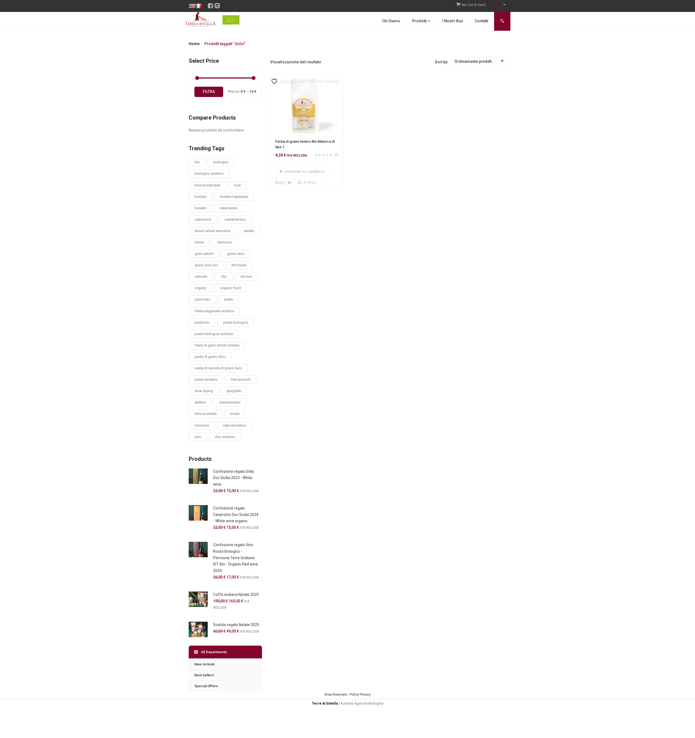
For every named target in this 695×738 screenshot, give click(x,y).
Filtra (209, 91)
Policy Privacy (360, 694)
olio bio (246, 276)
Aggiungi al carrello (280, 182)
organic (201, 288)
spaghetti (233, 391)
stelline (200, 402)
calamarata (228, 208)
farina (199, 242)
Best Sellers (204, 675)
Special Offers (206, 686)
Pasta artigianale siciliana (214, 311)
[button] (484, 5)
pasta (228, 299)
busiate (200, 208)
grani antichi (204, 254)
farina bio (224, 242)
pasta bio (202, 322)
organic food (230, 288)
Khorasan (239, 265)
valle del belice (234, 425)
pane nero (202, 299)
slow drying (204, 391)
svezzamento (230, 402)
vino (198, 437)
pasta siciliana (206, 379)
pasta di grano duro (210, 357)
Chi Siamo (391, 21)
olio (224, 276)
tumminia (202, 425)
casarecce (203, 219)
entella (249, 231)
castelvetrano (235, 219)
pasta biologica (235, 322)
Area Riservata (335, 694)
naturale (201, 276)
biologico (221, 162)
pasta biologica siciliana (214, 334)
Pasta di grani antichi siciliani (217, 345)
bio (197, 162)
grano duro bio (206, 265)
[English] (192, 2)
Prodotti (420, 21)
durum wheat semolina (212, 231)
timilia (234, 414)
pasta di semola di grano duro (218, 368)
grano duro (236, 254)
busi (237, 185)
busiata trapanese (234, 197)
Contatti (481, 21)
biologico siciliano (209, 173)
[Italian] (198, 2)
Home (194, 44)
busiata (200, 197)
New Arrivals (204, 664)
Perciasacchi (241, 379)
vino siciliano (225, 437)
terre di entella (206, 414)
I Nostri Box (452, 21)
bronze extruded (207, 185)
